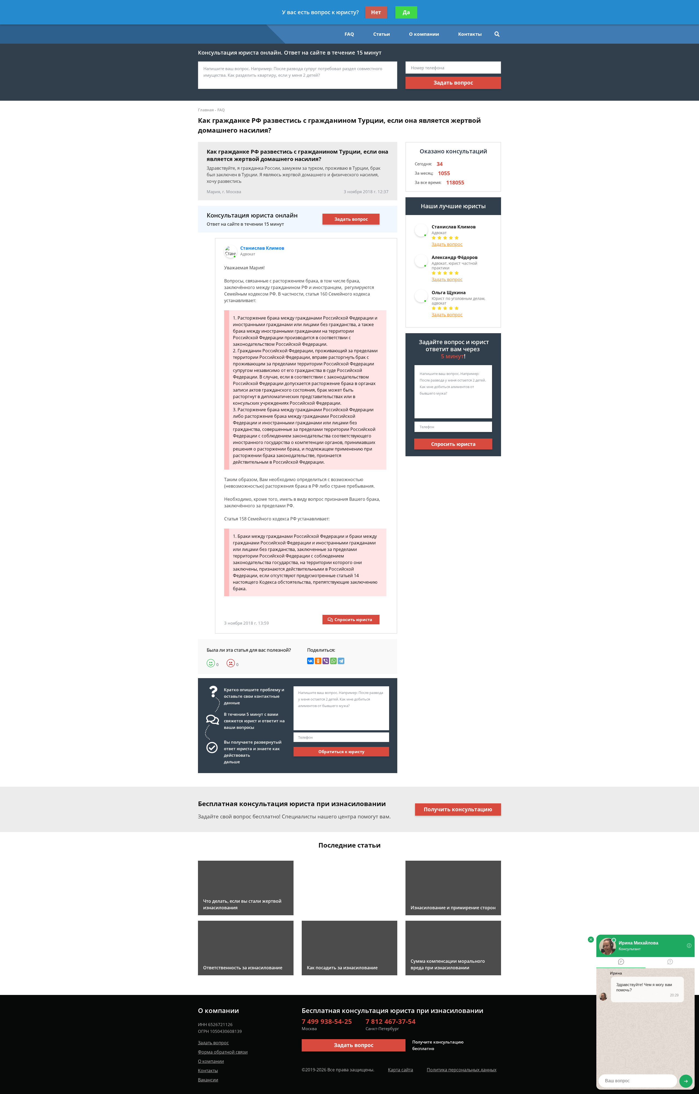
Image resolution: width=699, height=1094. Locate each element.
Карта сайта (400, 1070)
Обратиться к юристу (341, 751)
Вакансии (208, 1080)
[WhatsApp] (333, 661)
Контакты (470, 34)
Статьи (381, 34)
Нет (376, 12)
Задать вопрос (453, 82)
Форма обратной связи (223, 1052)
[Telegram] (341, 661)
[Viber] (325, 661)
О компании (424, 34)
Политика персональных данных (461, 1070)
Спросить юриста (353, 619)
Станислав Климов (262, 248)
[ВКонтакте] (310, 661)
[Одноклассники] (318, 661)
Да (406, 12)
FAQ (349, 34)
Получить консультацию (458, 809)
